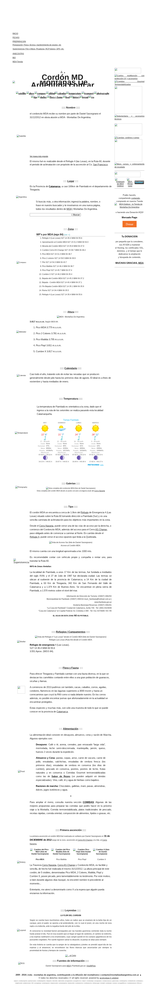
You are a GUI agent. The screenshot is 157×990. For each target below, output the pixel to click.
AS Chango (101, 529)
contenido (135, 198)
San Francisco (100, 164)
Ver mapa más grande (39, 156)
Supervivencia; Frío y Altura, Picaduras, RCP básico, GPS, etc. (38, 49)
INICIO (15, 33)
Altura (70, 312)
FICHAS (16, 37)
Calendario (70, 368)
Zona (71, 229)
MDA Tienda (18, 62)
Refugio (84, 512)
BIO (14, 58)
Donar (129, 224)
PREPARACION (19, 41)
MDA (69, 209)
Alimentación (70, 728)
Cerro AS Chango (85, 840)
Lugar (70, 181)
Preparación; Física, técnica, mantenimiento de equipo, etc (37, 45)
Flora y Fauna (71, 668)
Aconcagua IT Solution (109, 978)
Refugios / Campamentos (70, 632)
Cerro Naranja (99, 491)
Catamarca (62, 711)
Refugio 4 (34, 537)
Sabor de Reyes (61, 776)
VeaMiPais (91, 966)
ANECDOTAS (18, 54)
